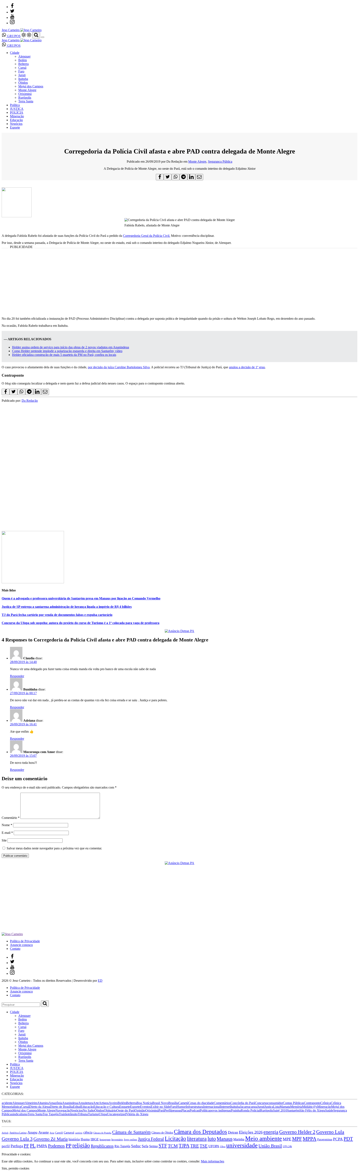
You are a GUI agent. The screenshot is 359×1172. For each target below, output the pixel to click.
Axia (52, 1133)
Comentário (11, 817)
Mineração (17, 116)
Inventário (117, 1139)
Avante (43, 1132)
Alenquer (24, 56)
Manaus (224, 1138)
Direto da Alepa (39, 1106)
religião (81, 1145)
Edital (77, 1106)
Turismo (93, 1114)
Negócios (16, 123)
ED (100, 980)
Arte (96, 1103)
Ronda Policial (250, 1110)
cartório (78, 1133)
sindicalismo (19, 1114)
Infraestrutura (194, 1106)
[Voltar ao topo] (3, 1150)
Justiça (268, 1106)
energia (270, 1132)
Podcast (195, 1110)
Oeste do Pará (125, 1110)
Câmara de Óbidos (162, 1132)
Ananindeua (70, 1103)
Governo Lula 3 (17, 1138)
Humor (181, 1106)
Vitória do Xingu (137, 1114)
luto (212, 1139)
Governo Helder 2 (297, 1132)
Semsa (153, 1146)
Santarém (293, 1110)
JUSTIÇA (16, 109)
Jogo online (130, 1139)
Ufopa (103, 1114)
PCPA (338, 1139)
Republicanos (102, 1146)
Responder (17, 676)
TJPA (184, 1145)
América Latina (18, 1132)
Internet (225, 1106)
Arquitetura (85, 1103)
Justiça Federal (151, 1138)
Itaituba (23, 79)
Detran (233, 1132)
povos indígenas (220, 1110)
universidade (242, 1145)
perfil (6, 1146)
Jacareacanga (248, 1106)
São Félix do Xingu (312, 1110)
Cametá (183, 1103)
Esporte (15, 127)
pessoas (176, 1110)
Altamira (43, 1103)
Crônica (325, 1103)
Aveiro (113, 1103)
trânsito (73, 1114)
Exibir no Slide (160, 1106)
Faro (21, 71)
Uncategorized (116, 1114)
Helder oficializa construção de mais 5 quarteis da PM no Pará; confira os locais (64, 354)
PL (33, 1145)
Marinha (238, 1139)
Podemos (56, 1145)
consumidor (275, 1103)
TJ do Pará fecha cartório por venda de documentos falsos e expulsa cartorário (57, 615)
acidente (7, 1103)
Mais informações (212, 1161)
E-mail (7, 832)
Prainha (236, 1110)
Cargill (59, 1132)
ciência (87, 1132)
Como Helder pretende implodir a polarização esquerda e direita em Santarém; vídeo (67, 351)
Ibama (85, 1139)
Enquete (124, 1106)
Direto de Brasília (61, 1106)
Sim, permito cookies (15, 1168)
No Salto (88, 1110)
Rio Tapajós (122, 1146)
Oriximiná (25, 94)
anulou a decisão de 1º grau (247, 367)
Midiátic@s (309, 1106)
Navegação (62, 1110)
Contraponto (312, 1103)
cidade (209, 1103)
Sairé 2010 (280, 1110)
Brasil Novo (160, 1103)
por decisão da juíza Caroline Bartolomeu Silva (119, 367)
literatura (197, 1139)
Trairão (63, 1114)
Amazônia (55, 1103)
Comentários (222, 1103)
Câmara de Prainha (102, 1133)
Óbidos (23, 82)
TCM (173, 1145)
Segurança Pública (220, 161)
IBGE (95, 1139)
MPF (297, 1138)
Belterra (23, 64)
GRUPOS (13, 36)
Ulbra (222, 1146)
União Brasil (270, 1145)
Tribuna (83, 1114)
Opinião (140, 1110)
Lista (276, 1106)
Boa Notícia (144, 1103)
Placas (185, 1110)
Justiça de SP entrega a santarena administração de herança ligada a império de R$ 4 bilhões (67, 606)
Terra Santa (25, 101)
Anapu (32, 1132)
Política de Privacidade (25, 941)
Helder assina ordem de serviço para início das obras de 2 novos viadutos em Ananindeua (70, 347)
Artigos (104, 1103)
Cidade (14, 52)
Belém (22, 60)
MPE (287, 1139)
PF (26, 1145)
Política (15, 105)
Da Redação (30, 400)
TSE (204, 1145)
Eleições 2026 (251, 1132)
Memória (296, 1106)
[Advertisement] (179, 284)
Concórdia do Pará (242, 1103)
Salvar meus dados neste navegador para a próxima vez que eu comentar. (54, 848)
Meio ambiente (263, 1138)
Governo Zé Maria (50, 1138)
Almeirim (31, 1103)
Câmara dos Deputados (200, 1132)
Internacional (211, 1106)
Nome (7, 825)
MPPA (309, 1138)
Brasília (173, 1103)
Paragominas (324, 1139)
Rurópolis (24, 97)
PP (68, 1145)
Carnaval (69, 1132)
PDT (348, 1138)
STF (163, 1145)
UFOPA (213, 1146)
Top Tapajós (51, 1114)
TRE (194, 1145)
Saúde (329, 1110)
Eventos (145, 1106)
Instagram (105, 1139)
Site (4, 840)
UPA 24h (287, 1146)
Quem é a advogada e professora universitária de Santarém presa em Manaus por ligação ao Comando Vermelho (81, 598)
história (74, 1139)
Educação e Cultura (106, 1106)
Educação (16, 120)
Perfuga (17, 1146)
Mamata (285, 1106)
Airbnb (5, 1133)
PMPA (42, 1146)
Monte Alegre (27, 90)
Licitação (175, 1138)
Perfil (167, 1110)
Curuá (22, 67)
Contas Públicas (293, 1103)
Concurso (261, 1103)
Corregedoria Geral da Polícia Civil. (146, 235)
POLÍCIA (16, 112)
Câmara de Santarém (131, 1132)
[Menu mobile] (42, 37)
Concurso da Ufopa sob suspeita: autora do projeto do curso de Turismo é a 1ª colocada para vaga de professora (80, 623)
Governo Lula (330, 1132)
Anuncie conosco (21, 945)
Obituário (110, 1110)
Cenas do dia (196, 1103)
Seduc (136, 1146)
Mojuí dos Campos (30, 86)
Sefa (145, 1146)
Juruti (22, 75)
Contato (15, 948)
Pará (161, 1110)
